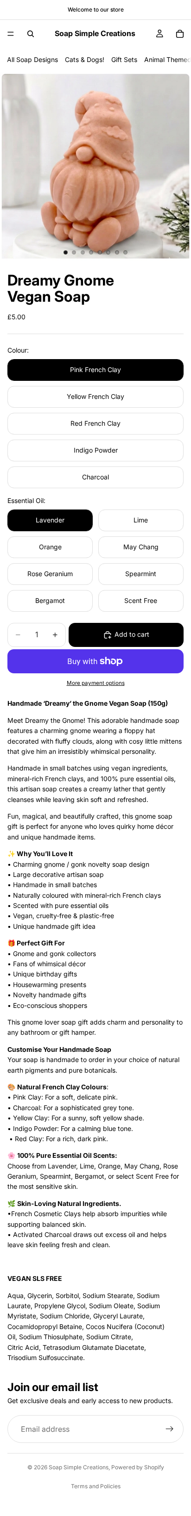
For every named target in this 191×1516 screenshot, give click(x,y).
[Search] (30, 34)
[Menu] (10, 33)
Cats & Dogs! (84, 59)
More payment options (96, 683)
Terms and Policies (96, 1486)
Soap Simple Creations (78, 1467)
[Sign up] (169, 1429)
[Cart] (180, 34)
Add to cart (132, 634)
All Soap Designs (32, 59)
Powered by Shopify (137, 1467)
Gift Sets (124, 59)
